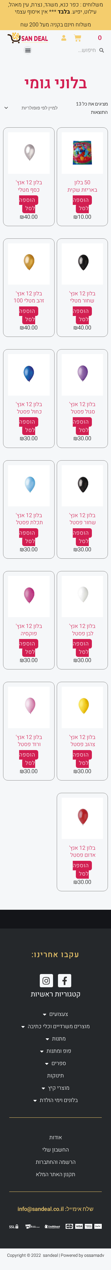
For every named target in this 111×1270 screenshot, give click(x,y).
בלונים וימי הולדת (59, 1100)
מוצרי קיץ (58, 1088)
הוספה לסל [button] (81, 204)
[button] (27, 50)
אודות (55, 1137)
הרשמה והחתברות (56, 1162)
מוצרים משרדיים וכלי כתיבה (59, 1026)
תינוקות (55, 1076)
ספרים (58, 1063)
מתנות (59, 1039)
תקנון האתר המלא (55, 1174)
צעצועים (58, 1014)
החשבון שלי (55, 1150)
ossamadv (94, 1255)
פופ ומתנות (59, 1051)
